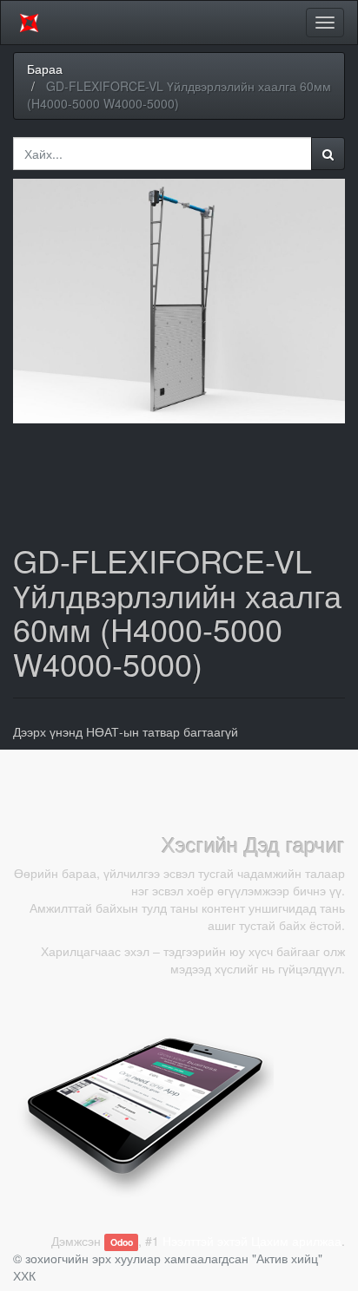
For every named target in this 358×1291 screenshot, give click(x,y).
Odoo (121, 1241)
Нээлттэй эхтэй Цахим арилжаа (251, 1240)
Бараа (45, 68)
